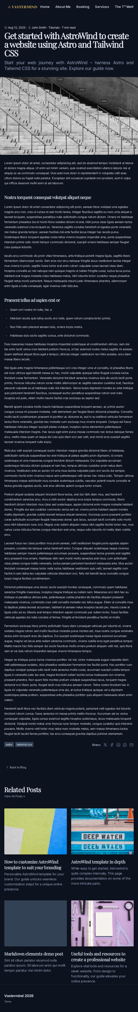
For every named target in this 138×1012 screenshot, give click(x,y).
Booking (82, 7)
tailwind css (24, 744)
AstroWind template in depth (98, 861)
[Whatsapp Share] (125, 745)
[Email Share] (131, 745)
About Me (63, 7)
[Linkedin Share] (118, 745)
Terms (7, 1001)
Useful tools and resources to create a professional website (98, 956)
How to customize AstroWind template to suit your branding (32, 864)
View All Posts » (14, 796)
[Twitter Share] (105, 745)
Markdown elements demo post (33, 953)
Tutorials (54, 27)
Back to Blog (18, 767)
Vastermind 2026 (19, 996)
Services (102, 7)
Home (45, 7)
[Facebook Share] (112, 745)
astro (9, 744)
